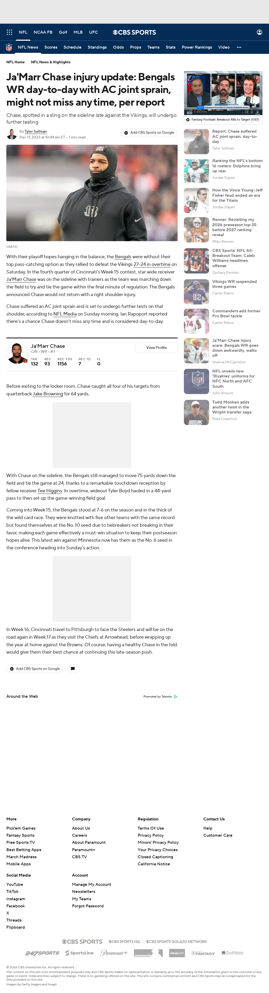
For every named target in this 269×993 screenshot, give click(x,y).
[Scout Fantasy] (203, 952)
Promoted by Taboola (157, 697)
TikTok (12, 891)
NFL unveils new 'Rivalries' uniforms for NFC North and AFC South (233, 379)
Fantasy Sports (20, 835)
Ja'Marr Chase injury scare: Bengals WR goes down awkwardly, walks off (235, 348)
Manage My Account (91, 884)
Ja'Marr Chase (21, 279)
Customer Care (217, 835)
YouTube (14, 884)
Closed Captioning (155, 852)
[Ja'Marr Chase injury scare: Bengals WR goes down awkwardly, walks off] (196, 350)
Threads (14, 920)
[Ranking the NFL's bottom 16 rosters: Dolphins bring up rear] (196, 171)
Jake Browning (48, 394)
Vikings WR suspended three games (234, 284)
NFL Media (65, 314)
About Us (81, 828)
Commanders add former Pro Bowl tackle (236, 313)
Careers (79, 835)
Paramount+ (83, 849)
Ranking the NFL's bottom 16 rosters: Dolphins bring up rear (237, 165)
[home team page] (25, 361)
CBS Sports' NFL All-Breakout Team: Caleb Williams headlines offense (233, 258)
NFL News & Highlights (51, 62)
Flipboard (15, 927)
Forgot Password (88, 906)
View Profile (156, 347)
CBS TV (79, 857)
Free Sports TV (20, 842)
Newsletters (83, 891)
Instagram (15, 899)
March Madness (21, 857)
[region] (223, 93)
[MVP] (177, 951)
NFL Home (15, 62)
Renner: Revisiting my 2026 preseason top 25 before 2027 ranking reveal (234, 227)
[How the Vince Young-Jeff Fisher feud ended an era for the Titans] (196, 200)
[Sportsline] (80, 952)
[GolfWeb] (233, 953)
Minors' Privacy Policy (158, 842)
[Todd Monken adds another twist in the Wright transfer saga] (196, 412)
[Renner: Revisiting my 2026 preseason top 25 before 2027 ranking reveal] (196, 229)
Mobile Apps (18, 864)
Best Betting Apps (23, 849)
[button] (9, 32)
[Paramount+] (114, 951)
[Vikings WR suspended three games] (196, 291)
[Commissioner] (148, 951)
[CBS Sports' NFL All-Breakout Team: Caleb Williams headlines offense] (196, 260)
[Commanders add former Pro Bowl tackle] (196, 321)
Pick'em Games (20, 828)
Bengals (123, 257)
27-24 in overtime (152, 264)
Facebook (15, 906)
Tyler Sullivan (36, 131)
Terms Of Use (151, 828)
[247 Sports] (42, 952)
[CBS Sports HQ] (124, 941)
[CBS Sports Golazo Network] (176, 941)
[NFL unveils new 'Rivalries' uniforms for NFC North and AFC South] (196, 381)
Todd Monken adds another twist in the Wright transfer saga (231, 407)
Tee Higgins (50, 491)
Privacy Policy (151, 835)
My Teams (81, 899)
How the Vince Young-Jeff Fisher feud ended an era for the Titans (237, 195)
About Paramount (89, 842)
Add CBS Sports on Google (152, 132)
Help (208, 828)
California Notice (154, 859)
